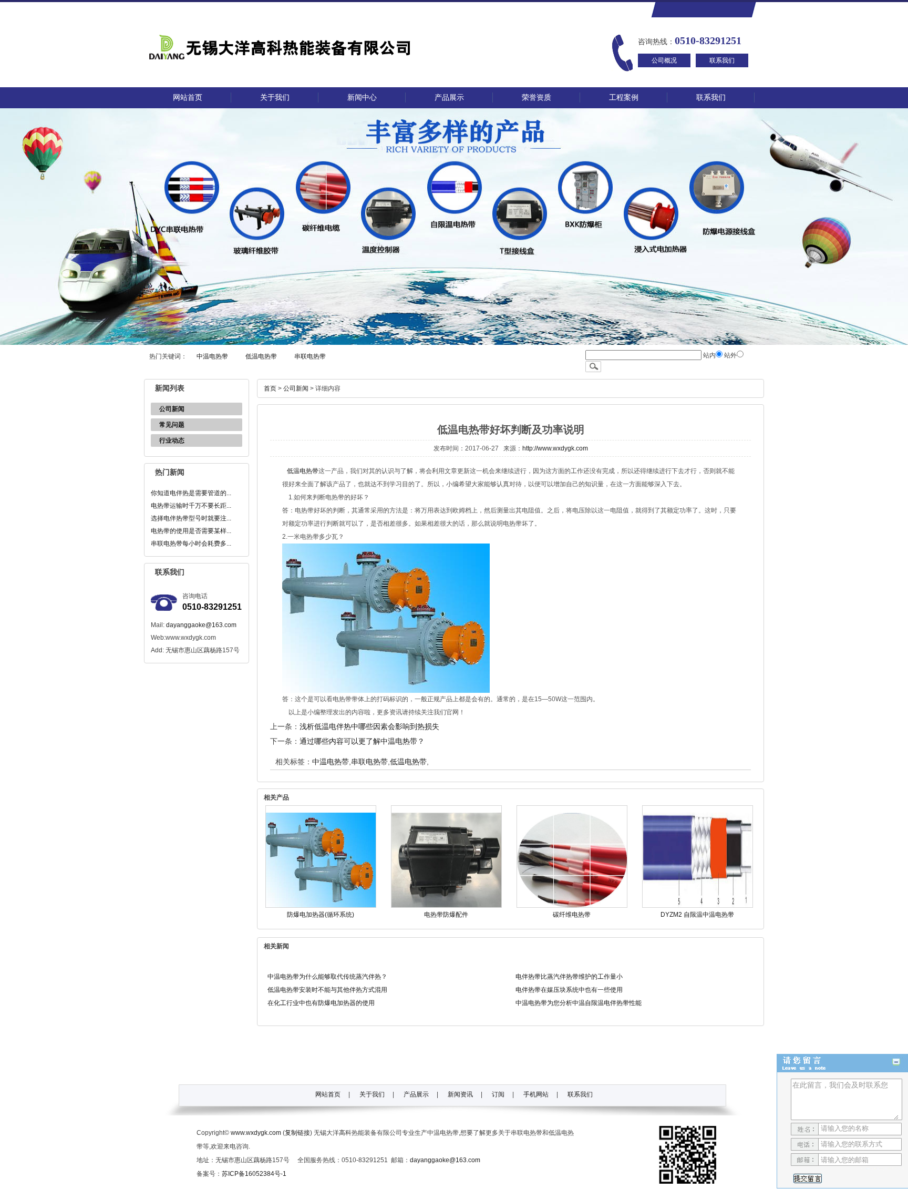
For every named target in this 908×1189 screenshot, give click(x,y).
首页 (270, 388)
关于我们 (275, 97)
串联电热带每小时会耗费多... (191, 543)
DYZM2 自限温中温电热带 (697, 914)
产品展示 (449, 97)
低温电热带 (261, 356)
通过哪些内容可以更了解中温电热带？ (362, 741)
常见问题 (171, 424)
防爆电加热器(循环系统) (320, 914)
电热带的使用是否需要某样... (191, 531)
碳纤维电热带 (572, 914)
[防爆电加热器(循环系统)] (320, 905)
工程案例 (623, 97)
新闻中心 (362, 97)
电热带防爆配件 (446, 914)
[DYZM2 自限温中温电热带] (697, 905)
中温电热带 (212, 356)
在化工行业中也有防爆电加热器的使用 (321, 1003)
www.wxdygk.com (256, 1132)
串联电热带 (310, 356)
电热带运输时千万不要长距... (191, 505)
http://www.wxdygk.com (555, 448)
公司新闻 (171, 409)
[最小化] (896, 1062)
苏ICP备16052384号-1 (254, 1173)
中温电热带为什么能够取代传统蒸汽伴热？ (327, 976)
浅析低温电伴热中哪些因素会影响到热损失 (369, 726)
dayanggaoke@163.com (201, 625)
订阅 (498, 1094)
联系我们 (722, 60)
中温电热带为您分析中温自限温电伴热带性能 (578, 1003)
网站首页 (187, 97)
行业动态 (171, 440)
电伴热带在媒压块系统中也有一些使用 (569, 989)
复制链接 (297, 1132)
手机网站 (536, 1094)
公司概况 (664, 60)
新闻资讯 (460, 1094)
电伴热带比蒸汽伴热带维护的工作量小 (569, 976)
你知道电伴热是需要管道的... (191, 493)
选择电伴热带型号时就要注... (191, 518)
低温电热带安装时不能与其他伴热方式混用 (327, 989)
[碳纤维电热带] (572, 905)
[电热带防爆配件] (446, 905)
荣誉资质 (536, 97)
